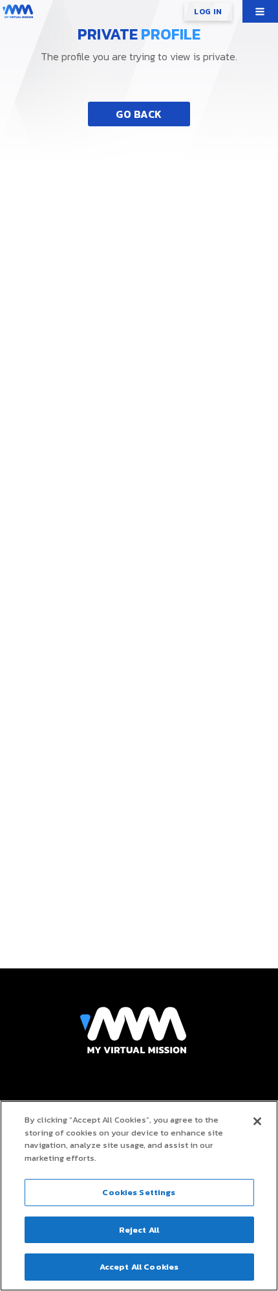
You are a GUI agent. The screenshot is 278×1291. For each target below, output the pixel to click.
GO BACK (139, 114)
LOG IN (208, 11)
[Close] (257, 1121)
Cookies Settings (138, 1192)
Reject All (139, 1230)
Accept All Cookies (139, 1267)
